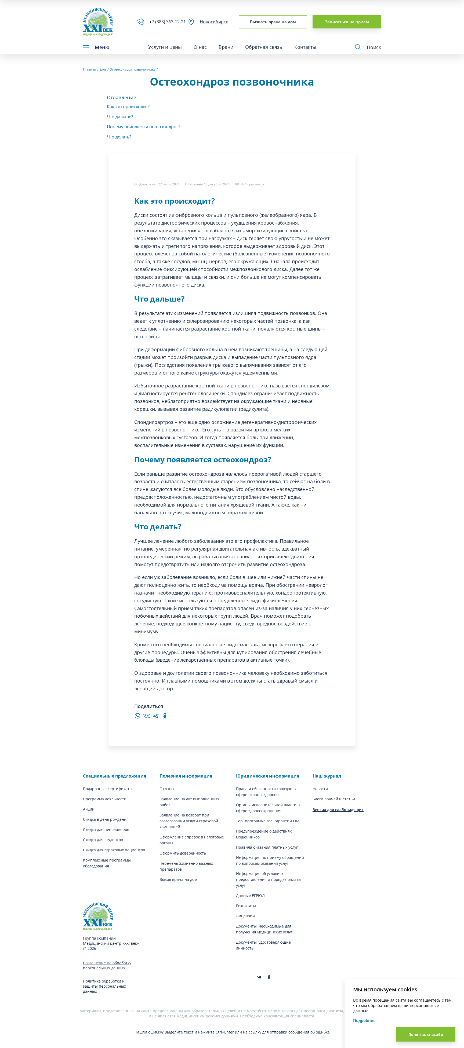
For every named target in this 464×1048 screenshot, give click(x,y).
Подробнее (364, 1020)
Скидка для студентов (103, 839)
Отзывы (167, 788)
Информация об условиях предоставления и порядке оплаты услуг (268, 879)
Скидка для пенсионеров (106, 829)
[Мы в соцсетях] (269, 977)
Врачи (226, 47)
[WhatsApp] (137, 717)
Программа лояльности (104, 798)
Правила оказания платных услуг (267, 847)
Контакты (305, 47)
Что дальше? (120, 117)
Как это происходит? (128, 106)
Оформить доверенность (183, 853)
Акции (89, 809)
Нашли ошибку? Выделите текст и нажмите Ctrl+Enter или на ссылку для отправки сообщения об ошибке (232, 1032)
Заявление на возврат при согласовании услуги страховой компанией (189, 820)
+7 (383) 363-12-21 (168, 22)
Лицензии (245, 915)
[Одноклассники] (165, 717)
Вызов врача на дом (178, 879)
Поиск (374, 47)
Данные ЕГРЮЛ (250, 895)
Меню (102, 47)
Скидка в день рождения (106, 819)
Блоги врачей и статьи (334, 798)
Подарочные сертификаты (107, 788)
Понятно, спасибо (425, 1034)
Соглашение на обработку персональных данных (107, 965)
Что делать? (119, 137)
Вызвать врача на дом (273, 21)
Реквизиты (246, 905)
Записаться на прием (347, 21)
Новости (320, 788)
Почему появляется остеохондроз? (143, 127)
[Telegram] (156, 717)
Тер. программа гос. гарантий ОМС (269, 820)
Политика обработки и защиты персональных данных (104, 986)
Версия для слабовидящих (338, 809)
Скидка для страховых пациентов (114, 849)
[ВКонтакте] (146, 717)
